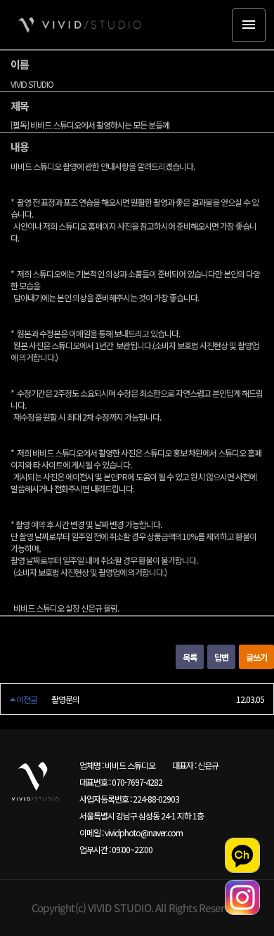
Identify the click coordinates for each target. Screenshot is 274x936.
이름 (20, 64)
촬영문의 (65, 699)
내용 (20, 146)
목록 (190, 657)
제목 (20, 105)
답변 (221, 657)
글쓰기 (256, 657)
